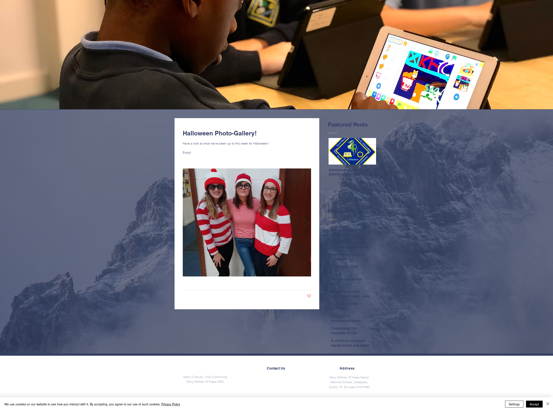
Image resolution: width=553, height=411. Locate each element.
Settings (514, 404)
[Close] (547, 404)
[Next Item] (369, 151)
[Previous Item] (335, 151)
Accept (534, 404)
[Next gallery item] (306, 222)
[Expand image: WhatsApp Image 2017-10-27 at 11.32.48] (247, 222)
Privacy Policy (170, 404)
